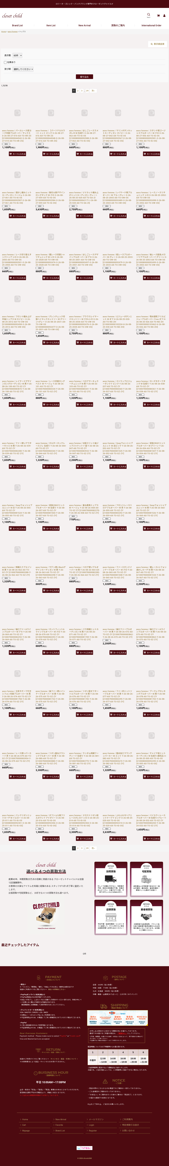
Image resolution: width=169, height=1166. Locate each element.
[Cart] (158, 15)
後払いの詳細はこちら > (56, 989)
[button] (148, 15)
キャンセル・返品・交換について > (64, 1059)
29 (87, 91)
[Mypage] (164, 15)
